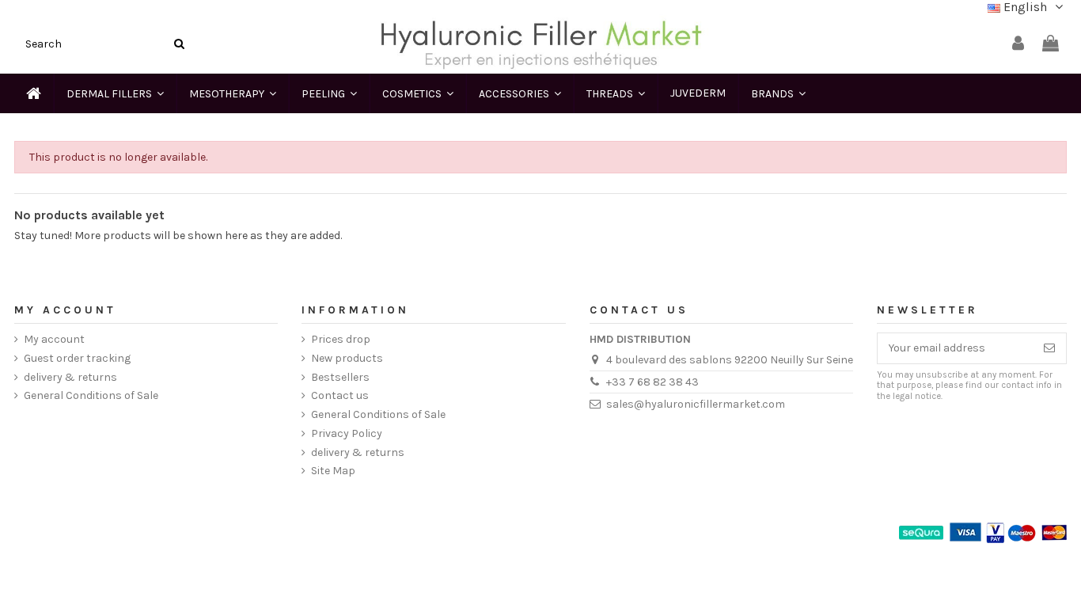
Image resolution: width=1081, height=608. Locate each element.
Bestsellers (340, 377)
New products (347, 358)
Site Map (333, 470)
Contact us (340, 395)
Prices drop (340, 339)
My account (54, 339)
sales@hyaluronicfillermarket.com (695, 404)
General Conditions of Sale (91, 395)
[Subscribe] (1049, 348)
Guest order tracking (77, 358)
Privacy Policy (346, 433)
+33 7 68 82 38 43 (652, 382)
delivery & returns (70, 377)
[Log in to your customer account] (1018, 44)
